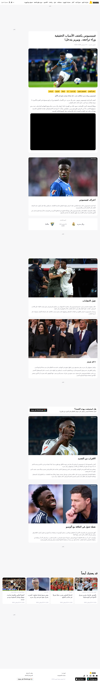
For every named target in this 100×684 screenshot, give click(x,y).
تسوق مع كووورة (28, 2)
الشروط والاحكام (29, 675)
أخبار (73, 2)
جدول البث (78, 2)
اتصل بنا (64, 673)
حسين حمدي (92, 44)
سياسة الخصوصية (61, 675)
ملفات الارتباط (29, 673)
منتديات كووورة (66, 2)
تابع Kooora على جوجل (37, 410)
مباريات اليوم (85, 2)
